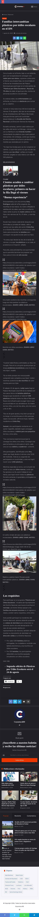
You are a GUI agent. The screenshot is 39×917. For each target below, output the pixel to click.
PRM (31, 888)
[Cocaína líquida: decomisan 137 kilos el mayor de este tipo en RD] (28, 795)
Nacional (10, 14)
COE (21, 878)
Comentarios (31, 816)
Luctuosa (18, 885)
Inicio (5, 14)
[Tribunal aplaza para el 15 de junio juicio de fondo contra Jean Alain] (7, 833)
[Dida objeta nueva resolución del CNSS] (10, 776)
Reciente (18, 816)
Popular (6, 816)
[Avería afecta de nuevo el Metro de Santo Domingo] (28, 776)
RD (6, 892)
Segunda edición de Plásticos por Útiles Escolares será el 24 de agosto (21, 669)
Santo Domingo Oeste (16, 892)
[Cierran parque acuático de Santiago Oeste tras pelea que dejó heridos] (7, 853)
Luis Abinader (28, 885)
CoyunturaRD (19, 722)
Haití (27, 882)
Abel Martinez (9, 875)
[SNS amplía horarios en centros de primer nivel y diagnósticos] (7, 842)
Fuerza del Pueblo (10, 882)
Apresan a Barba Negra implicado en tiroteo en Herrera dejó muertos (9, 803)
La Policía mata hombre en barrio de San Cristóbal (20, 1)
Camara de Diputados (11, 878)
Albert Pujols (19, 875)
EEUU (27, 878)
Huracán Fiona (9, 885)
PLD (19, 888)
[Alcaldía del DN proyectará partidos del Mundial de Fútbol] (7, 824)
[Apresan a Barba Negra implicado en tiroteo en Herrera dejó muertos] (10, 795)
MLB (6, 888)
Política (25, 888)
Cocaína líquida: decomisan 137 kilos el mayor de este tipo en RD (28, 803)
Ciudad (5, 179)
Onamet (13, 888)
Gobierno (20, 882)
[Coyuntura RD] (19, 6)
